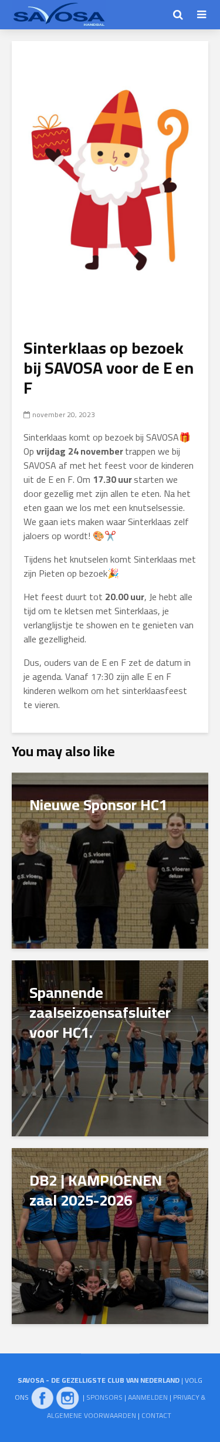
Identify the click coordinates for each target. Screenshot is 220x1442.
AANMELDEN (148, 1397)
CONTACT (156, 1415)
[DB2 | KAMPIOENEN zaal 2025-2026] (110, 1235)
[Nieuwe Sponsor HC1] (110, 859)
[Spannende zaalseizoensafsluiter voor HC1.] (110, 1047)
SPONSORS (104, 1397)
